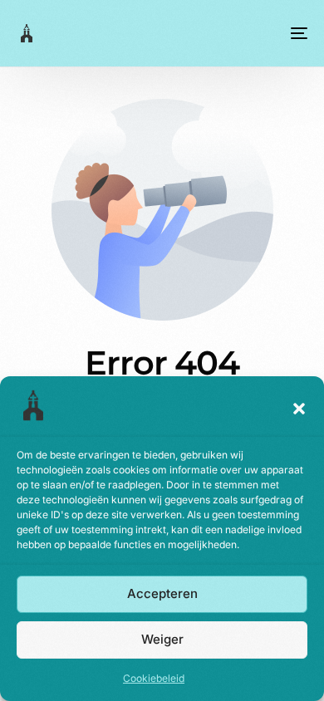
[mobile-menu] (297, 33)
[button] (299, 408)
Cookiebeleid (153, 678)
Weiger (162, 639)
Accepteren (162, 593)
